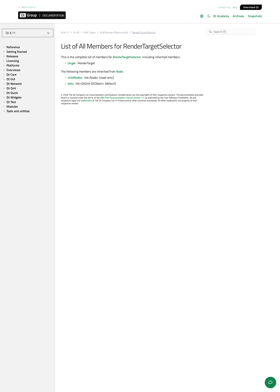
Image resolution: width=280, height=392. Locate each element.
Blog (235, 7)
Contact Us (224, 7)
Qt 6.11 (65, 32)
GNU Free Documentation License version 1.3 (122, 97)
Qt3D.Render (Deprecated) (114, 32)
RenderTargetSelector (127, 57)
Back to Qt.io (28, 7)
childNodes (75, 77)
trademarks (86, 100)
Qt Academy (221, 16)
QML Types (89, 32)
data (71, 83)
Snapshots (255, 16)
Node (119, 71)
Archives (238, 16)
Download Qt (251, 7)
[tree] (27, 79)
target (72, 63)
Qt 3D (76, 32)
